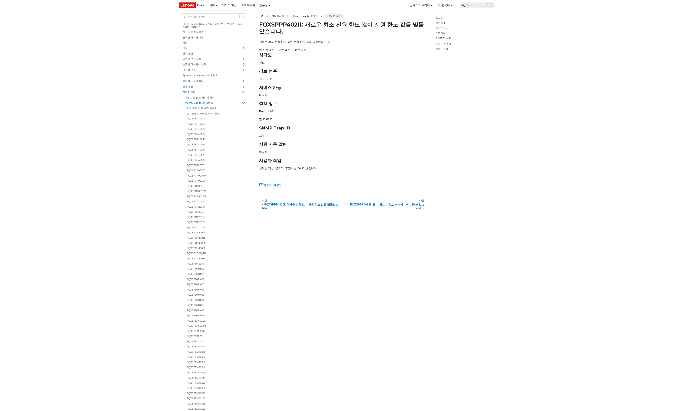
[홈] (262, 16)
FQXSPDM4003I (196, 284)
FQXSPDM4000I (196, 269)
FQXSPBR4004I (196, 139)
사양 (185, 48)
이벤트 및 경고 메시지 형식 (199, 97)
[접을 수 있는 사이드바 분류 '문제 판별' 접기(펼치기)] (243, 86)
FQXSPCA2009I (196, 206)
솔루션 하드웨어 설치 (194, 64)
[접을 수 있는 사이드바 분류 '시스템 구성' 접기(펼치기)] (243, 70)
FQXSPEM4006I (196, 377)
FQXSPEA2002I (195, 341)
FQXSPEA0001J (196, 320)
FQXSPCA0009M (196, 175)
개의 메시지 (189, 92)
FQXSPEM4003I (196, 362)
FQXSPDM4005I (196, 294)
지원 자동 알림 (443, 43)
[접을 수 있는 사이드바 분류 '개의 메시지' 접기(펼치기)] (243, 92)
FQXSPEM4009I (196, 393)
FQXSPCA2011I (195, 211)
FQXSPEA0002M (196, 325)
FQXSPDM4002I (196, 279)
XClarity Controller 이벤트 (199, 102)
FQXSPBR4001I (196, 123)
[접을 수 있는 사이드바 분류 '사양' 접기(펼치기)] (243, 48)
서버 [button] (212, 5)
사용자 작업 (442, 48)
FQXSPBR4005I (196, 144)
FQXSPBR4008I (196, 160)
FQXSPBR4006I (196, 149)
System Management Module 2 (200, 75)
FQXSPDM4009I (196, 315)
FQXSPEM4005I (196, 372)
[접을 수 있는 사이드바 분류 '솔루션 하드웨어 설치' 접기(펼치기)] (243, 64)
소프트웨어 (248, 5)
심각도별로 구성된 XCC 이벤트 (204, 113)
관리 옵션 (188, 53)
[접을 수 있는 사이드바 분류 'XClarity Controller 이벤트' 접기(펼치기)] (243, 103)
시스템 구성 (189, 69)
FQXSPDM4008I (196, 310)
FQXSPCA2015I (196, 217)
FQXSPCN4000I (196, 232)
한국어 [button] (445, 5)
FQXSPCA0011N (196, 180)
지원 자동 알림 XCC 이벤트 (202, 108)
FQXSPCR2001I (196, 258)
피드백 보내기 (272, 185)
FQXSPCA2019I (196, 227)
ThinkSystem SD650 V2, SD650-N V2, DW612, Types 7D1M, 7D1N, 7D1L (212, 25)
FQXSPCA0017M (196, 191)
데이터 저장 (229, 5)
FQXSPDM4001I (196, 274)
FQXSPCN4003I (196, 248)
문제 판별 (188, 86)
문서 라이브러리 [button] (419, 5)
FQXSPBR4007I (196, 155)
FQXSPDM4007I (196, 305)
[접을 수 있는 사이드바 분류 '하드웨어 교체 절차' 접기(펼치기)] (243, 81)
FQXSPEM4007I (196, 382)
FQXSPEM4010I (196, 398)
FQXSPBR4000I (196, 118)
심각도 (439, 18)
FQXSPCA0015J (196, 186)
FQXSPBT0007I (195, 165)
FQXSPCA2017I (196, 222)
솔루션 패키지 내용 (193, 37)
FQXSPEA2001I (195, 336)
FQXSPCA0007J (196, 170)
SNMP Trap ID (443, 38)
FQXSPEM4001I (196, 351)
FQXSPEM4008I (196, 388)
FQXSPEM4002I (196, 356)
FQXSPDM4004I (196, 289)
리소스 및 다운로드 (193, 32)
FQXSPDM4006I (196, 300)
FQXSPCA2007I (196, 201)
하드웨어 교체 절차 (193, 80)
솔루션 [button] (263, 5)
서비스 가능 (442, 28)
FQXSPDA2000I (196, 263)
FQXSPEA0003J (196, 331)
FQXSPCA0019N (196, 196)
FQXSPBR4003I (196, 134)
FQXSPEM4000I (196, 346)
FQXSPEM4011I (196, 403)
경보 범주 (441, 23)
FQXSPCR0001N (196, 253)
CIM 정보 (440, 33)
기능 (185, 42)
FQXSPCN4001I (196, 237)
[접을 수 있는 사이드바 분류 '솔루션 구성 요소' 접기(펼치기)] (243, 59)
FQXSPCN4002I (196, 243)
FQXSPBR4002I (196, 129)
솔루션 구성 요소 (192, 58)
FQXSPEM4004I (196, 367)
